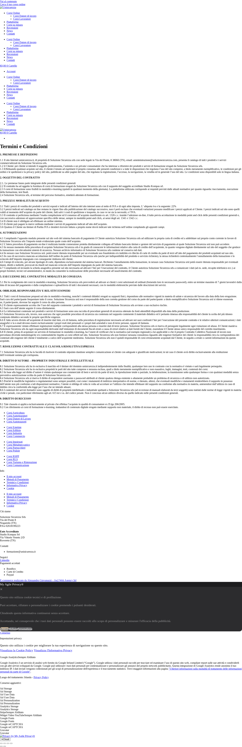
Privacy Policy (41, 677)
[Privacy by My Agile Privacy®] (17, 736)
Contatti (11, 33)
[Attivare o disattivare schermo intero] (8, 743)
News (10, 30)
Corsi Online (13, 13)
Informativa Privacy (17, 485)
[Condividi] (4, 743)
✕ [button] (1, 589)
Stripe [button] (3, 712)
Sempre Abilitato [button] (27, 657)
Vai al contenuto (8, 1)
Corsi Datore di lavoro (24, 16)
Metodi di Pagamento (18, 479)
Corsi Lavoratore (22, 18)
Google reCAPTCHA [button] (11, 724)
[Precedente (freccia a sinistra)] (1, 746)
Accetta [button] (4, 629)
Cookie (10, 488)
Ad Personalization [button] (10, 700)
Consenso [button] (5, 632)
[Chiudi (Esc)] (1, 743)
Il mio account (14, 476)
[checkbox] (121, 691)
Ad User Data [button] (7, 694)
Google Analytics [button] (9, 657)
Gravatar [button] (4, 730)
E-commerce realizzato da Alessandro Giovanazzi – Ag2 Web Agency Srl (38, 580)
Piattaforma (12, 21)
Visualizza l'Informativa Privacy (53, 650)
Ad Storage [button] (6, 688)
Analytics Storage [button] (9, 706)
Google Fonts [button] (7, 718)
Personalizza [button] (24, 629)
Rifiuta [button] (13, 629)
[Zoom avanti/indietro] (11, 743)
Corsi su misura (15, 24)
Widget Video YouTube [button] (12, 715)
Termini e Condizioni (18, 482)
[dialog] (121, 606)
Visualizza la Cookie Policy (16, 650)
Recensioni (12, 27)
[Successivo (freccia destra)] (4, 746)
